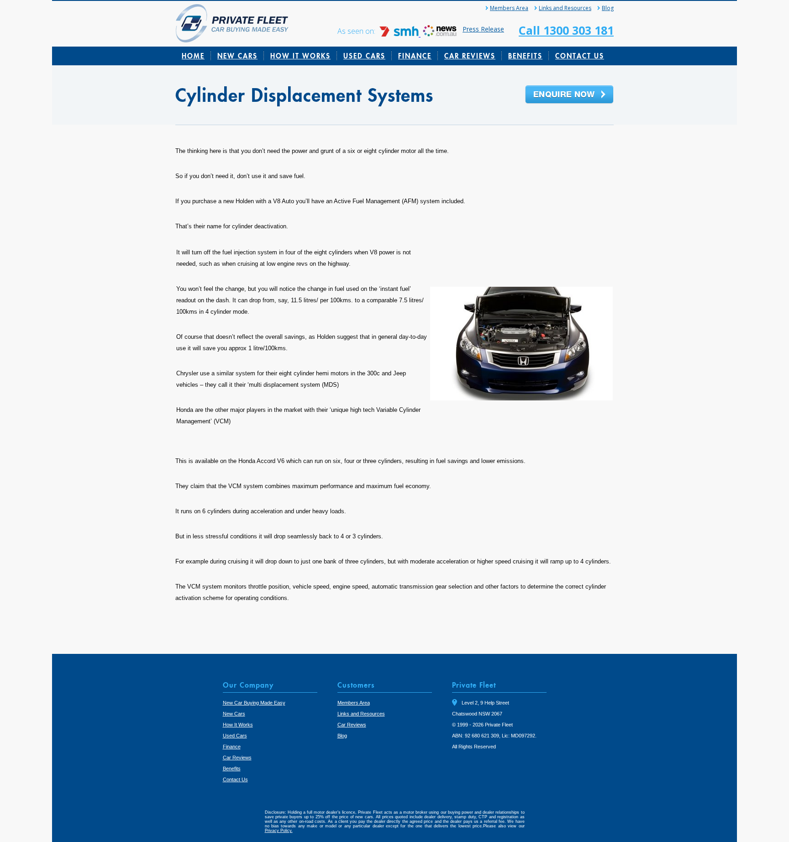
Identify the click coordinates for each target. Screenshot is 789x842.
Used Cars (364, 55)
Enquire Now (569, 95)
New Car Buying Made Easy (254, 702)
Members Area (509, 8)
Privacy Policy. (279, 830)
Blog (608, 8)
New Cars (237, 55)
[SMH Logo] (400, 34)
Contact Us (579, 55)
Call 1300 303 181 (566, 30)
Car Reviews (469, 55)
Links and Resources (565, 8)
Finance (414, 55)
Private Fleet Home (232, 23)
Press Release (483, 29)
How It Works (300, 55)
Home (193, 55)
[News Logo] (440, 34)
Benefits (525, 55)
